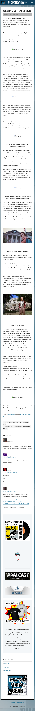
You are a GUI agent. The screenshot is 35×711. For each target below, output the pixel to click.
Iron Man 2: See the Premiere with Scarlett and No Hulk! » (17, 427)
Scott (8, 470)
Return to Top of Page (17, 702)
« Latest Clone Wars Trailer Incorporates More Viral (16, 423)
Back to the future (24, 414)
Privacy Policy (8, 670)
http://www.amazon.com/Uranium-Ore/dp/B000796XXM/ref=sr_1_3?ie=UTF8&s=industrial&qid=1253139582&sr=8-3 (16, 502)
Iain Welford (16, 14)
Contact (6, 667)
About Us (6, 663)
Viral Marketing (11, 414)
